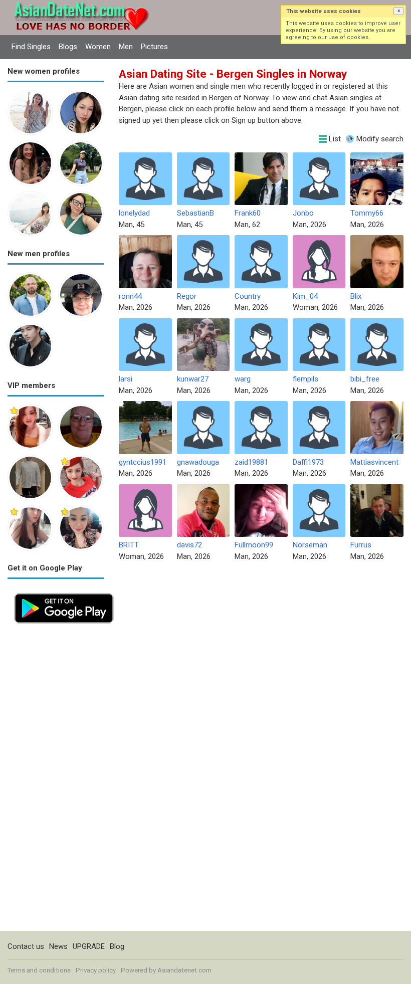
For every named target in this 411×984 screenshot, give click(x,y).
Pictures (154, 46)
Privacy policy (96, 970)
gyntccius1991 (142, 462)
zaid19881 (251, 462)
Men (126, 46)
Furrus (360, 544)
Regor (186, 296)
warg (243, 378)
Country (248, 296)
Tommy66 (366, 213)
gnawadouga (198, 462)
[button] (398, 11)
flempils (305, 378)
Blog (117, 946)
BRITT (129, 544)
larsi (125, 378)
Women (98, 46)
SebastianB (195, 213)
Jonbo (303, 213)
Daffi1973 (308, 462)
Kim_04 (305, 296)
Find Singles (31, 46)
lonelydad (134, 213)
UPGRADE (89, 946)
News (58, 946)
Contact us (26, 946)
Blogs (68, 46)
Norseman (310, 544)
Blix (355, 296)
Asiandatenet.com (184, 970)
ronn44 (130, 296)
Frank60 (248, 213)
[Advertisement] (56, 780)
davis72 (189, 544)
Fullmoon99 (254, 544)
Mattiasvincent (374, 462)
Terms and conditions (39, 970)
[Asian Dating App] (64, 592)
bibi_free (364, 378)
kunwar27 (193, 378)
